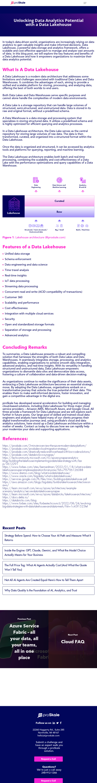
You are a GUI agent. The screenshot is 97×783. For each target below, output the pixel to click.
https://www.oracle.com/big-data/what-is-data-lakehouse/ (37, 476)
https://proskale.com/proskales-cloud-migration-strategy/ (35, 448)
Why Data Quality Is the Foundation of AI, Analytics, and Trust (41, 590)
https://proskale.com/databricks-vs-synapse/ (29, 454)
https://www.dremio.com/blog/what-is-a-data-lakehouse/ (36, 473)
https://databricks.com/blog (19, 500)
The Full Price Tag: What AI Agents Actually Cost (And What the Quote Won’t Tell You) (46, 567)
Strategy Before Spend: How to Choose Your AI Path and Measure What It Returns (48, 538)
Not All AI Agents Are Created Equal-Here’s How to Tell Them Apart (44, 580)
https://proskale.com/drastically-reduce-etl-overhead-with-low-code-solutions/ (47, 451)
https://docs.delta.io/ (16, 497)
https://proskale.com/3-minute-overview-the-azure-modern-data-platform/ (45, 445)
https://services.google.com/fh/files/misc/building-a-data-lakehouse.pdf (45, 479)
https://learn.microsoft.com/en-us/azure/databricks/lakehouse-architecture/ (47, 494)
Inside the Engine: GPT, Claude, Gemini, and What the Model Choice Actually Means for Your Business (45, 552)
